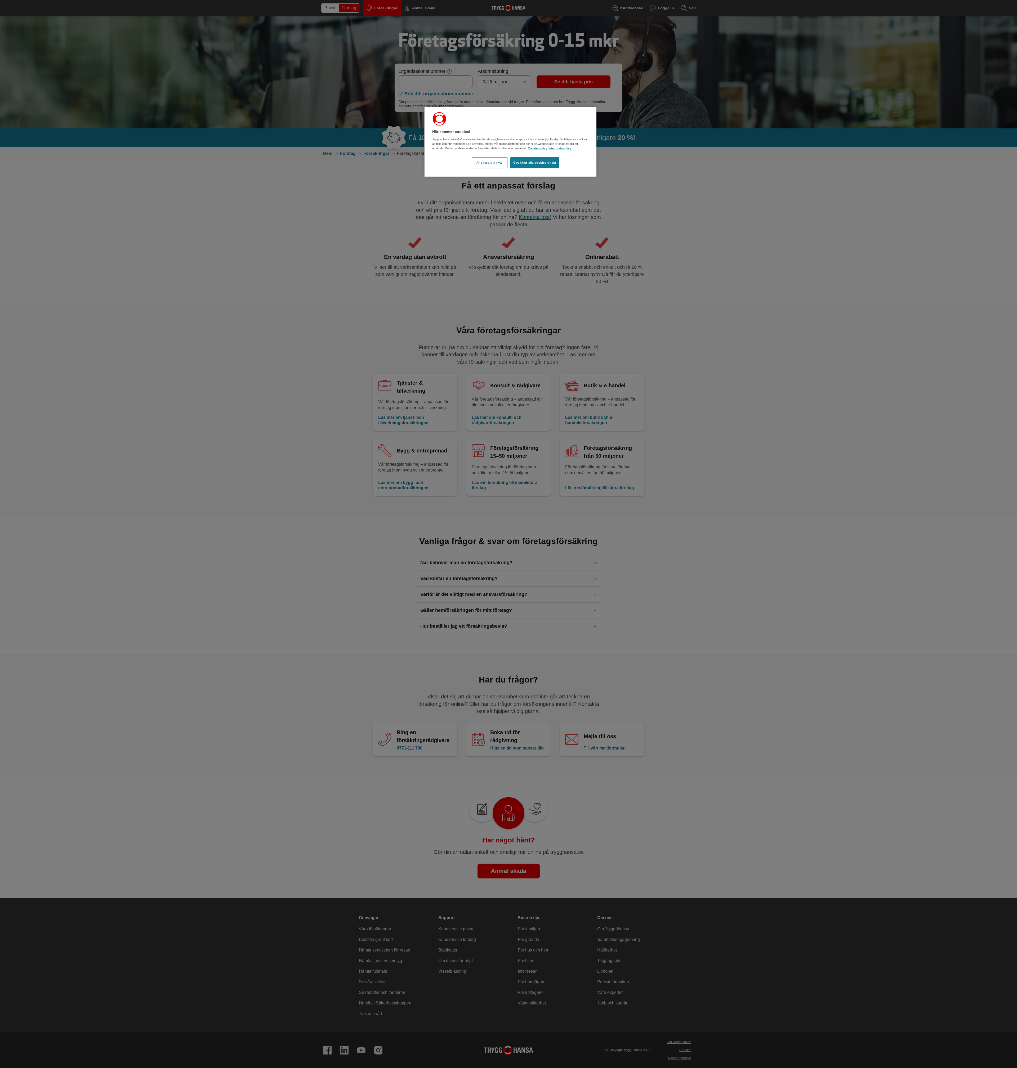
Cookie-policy (537, 148)
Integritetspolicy (559, 148)
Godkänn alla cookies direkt (534, 162)
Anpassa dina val (489, 162)
